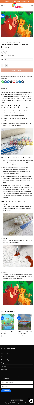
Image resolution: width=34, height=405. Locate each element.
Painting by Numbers (15, 201)
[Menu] (2, 5)
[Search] (5, 5)
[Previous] (1, 327)
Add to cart (16, 70)
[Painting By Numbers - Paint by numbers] (17, 5)
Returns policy (5, 360)
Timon (27, 76)
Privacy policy (5, 353)
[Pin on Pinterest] (14, 81)
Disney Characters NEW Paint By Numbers (8, 332)
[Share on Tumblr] (22, 81)
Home (2, 42)
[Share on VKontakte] (17, 81)
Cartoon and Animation (13, 42)
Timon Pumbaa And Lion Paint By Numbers (15, 94)
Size (2, 59)
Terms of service (5, 356)
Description (4, 88)
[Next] (33, 327)
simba (18, 76)
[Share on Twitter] (8, 81)
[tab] (17, 88)
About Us (3, 366)
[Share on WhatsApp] (2, 81)
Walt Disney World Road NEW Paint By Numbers (25, 332)
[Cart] (32, 5)
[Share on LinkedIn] (19, 81)
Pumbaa (14, 76)
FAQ (2, 363)
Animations (6, 76)
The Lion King (23, 76)
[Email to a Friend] (11, 81)
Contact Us (4, 369)
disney (10, 76)
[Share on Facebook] (5, 81)
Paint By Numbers (22, 158)
